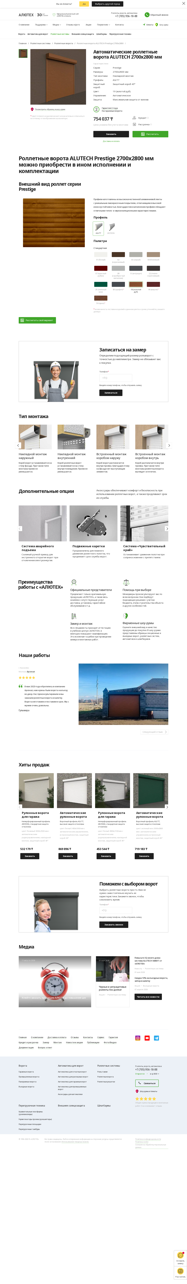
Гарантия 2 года (110, 108)
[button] (169, 445)
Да (84, 3)
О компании (24, 24)
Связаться (149, 1083)
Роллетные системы (40, 43)
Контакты (119, 24)
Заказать (111, 134)
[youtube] (147, 1038)
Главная (23, 43)
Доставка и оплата (111, 141)
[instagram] (137, 1038)
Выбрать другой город (107, 3)
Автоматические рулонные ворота (73, 815)
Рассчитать (152, 134)
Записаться (110, 392)
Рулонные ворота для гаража (35, 815)
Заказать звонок (113, 924)
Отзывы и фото (73, 24)
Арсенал (31, 671)
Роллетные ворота (63, 43)
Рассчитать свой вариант (39, 320)
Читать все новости (148, 996)
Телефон (103, 371)
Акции (88, 24)
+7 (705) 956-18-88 (126, 16)
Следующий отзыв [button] (153, 731)
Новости (162, 948)
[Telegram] (156, 1038)
